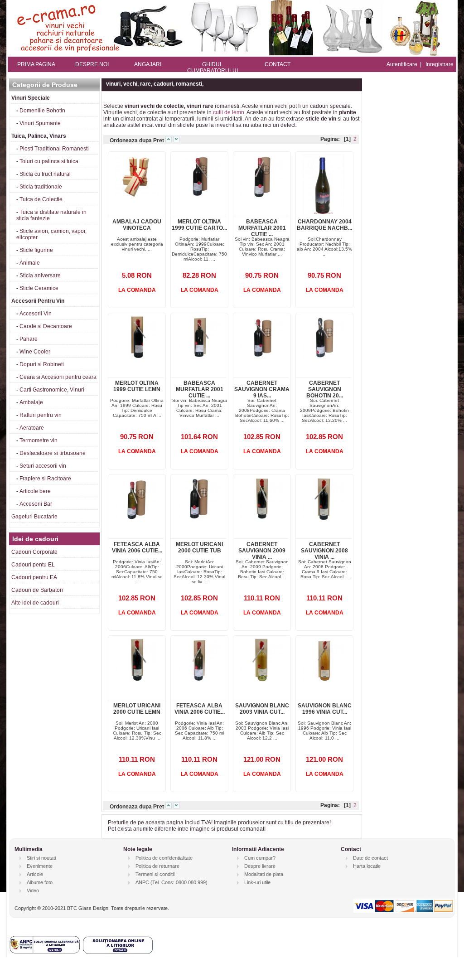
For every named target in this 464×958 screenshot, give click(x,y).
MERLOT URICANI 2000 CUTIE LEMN (136, 708)
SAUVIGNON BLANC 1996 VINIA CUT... (325, 708)
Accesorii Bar (35, 504)
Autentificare (402, 64)
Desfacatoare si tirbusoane (52, 453)
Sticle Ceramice (38, 288)
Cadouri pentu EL (33, 564)
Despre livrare (260, 866)
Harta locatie (367, 866)
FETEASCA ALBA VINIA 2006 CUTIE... (137, 547)
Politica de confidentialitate (164, 858)
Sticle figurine (36, 250)
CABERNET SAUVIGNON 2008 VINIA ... (324, 550)
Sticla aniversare (40, 275)
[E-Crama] (232, 54)
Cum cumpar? (260, 858)
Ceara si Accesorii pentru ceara (58, 377)
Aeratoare (31, 428)
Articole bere (35, 491)
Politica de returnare (157, 866)
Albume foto (40, 882)
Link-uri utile (257, 882)
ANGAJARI (147, 64)
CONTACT (277, 64)
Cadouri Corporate (34, 552)
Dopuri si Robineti (41, 364)
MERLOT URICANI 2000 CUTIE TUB (199, 547)
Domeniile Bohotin (42, 110)
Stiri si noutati (41, 858)
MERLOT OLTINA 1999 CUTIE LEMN (136, 386)
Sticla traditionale (40, 187)
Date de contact (370, 858)
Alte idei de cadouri (35, 603)
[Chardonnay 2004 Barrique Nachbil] (323, 214)
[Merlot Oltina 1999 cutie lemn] (136, 357)
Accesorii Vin (35, 313)
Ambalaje (31, 402)
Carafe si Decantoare (45, 326)
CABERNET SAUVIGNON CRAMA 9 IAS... (262, 389)
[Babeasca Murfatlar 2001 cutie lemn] (199, 357)
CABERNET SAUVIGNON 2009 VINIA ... (261, 550)
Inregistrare (439, 64)
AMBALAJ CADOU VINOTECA (136, 224)
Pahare (28, 339)
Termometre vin (38, 440)
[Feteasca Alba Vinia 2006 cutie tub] (136, 519)
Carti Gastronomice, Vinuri (51, 390)
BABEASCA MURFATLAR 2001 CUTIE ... (262, 227)
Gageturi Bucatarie (34, 516)
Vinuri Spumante (40, 123)
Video (33, 890)
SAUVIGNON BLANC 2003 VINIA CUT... (262, 708)
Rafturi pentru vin (40, 415)
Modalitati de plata (263, 874)
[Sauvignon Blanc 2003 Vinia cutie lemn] (261, 680)
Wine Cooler (34, 351)
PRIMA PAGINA (36, 64)
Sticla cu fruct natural (45, 174)
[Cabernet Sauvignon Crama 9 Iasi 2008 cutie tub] (261, 357)
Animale (29, 263)
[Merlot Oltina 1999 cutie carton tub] (199, 196)
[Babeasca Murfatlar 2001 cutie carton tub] (261, 196)
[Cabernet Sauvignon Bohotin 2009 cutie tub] (324, 357)
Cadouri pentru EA (34, 577)
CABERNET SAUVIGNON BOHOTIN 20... (324, 389)
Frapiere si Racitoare (45, 478)
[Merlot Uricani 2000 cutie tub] (199, 519)
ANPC (142, 882)
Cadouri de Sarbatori (37, 590)
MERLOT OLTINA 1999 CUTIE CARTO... (199, 224)
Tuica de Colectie (41, 199)
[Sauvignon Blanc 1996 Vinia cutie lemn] (324, 680)
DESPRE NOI (92, 64)
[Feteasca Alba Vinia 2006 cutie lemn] (199, 680)
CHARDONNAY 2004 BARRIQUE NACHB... (324, 224)
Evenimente (40, 866)
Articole (35, 874)
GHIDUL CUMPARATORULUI (212, 67)
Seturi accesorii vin (42, 466)
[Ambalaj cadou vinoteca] (136, 196)
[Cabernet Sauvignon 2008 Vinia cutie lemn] (324, 519)
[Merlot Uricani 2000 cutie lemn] (136, 680)
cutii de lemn (228, 112)
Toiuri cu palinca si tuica (48, 161)
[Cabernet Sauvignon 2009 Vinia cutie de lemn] (261, 519)
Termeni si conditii (154, 874)
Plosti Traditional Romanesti (54, 148)
